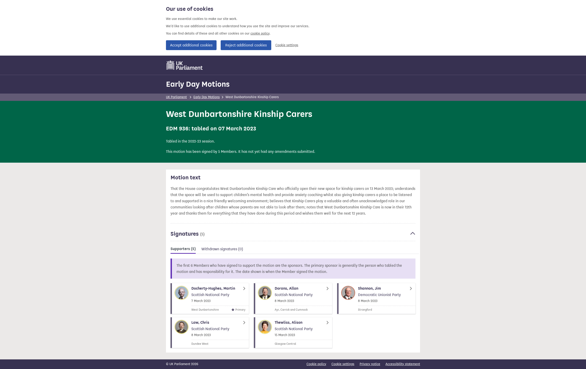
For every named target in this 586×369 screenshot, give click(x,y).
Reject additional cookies (246, 45)
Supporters (183, 249)
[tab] (183, 249)
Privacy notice (370, 364)
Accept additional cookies (191, 45)
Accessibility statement (402, 364)
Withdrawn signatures (222, 249)
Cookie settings (286, 45)
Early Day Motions (198, 84)
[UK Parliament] (184, 65)
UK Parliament (176, 97)
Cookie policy (316, 364)
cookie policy (259, 33)
